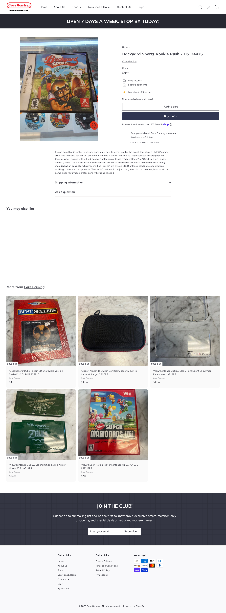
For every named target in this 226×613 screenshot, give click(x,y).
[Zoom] (59, 89)
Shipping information (69, 182)
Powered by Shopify (133, 606)
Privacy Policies (104, 561)
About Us (59, 7)
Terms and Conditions (107, 566)
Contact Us (124, 7)
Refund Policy (103, 570)
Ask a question (65, 192)
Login (140, 7)
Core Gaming (129, 61)
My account (64, 588)
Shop (75, 7)
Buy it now (171, 116)
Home (43, 7)
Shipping (126, 99)
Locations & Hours (99, 7)
